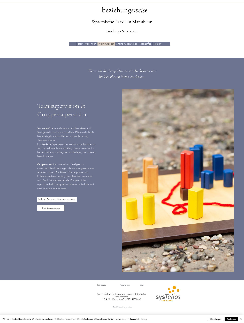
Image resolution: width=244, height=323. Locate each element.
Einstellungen (215, 319)
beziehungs (124, 10)
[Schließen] (240, 319)
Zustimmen (231, 319)
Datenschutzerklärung (138, 319)
